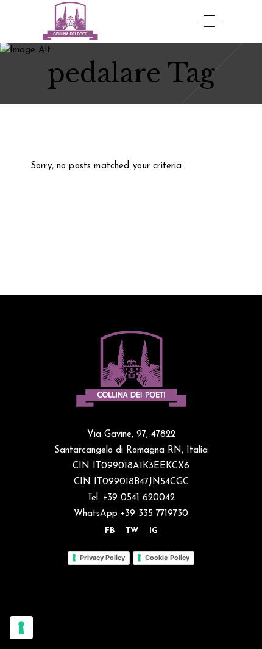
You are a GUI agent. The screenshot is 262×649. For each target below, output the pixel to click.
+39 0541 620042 (137, 498)
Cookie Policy (167, 557)
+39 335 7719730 (154, 513)
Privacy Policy (102, 557)
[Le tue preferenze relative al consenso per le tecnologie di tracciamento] (21, 627)
